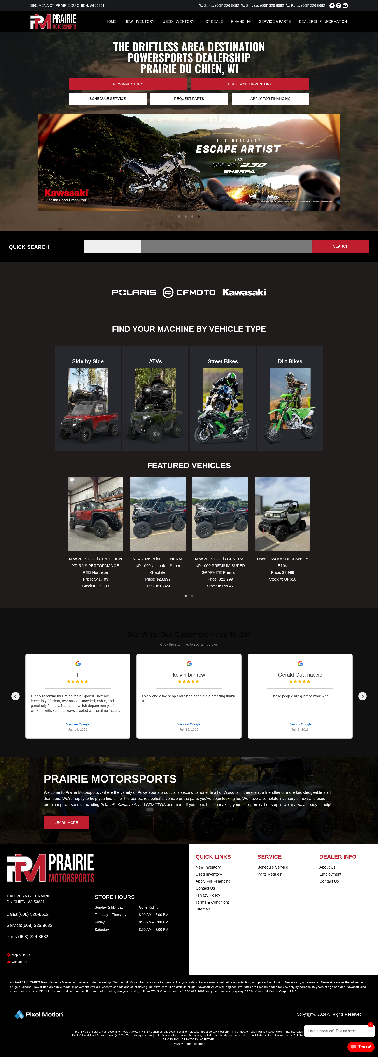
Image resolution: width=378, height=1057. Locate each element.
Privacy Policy (208, 895)
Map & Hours (21, 955)
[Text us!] (361, 1048)
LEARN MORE (66, 823)
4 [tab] (199, 216)
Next (324, 162)
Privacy (178, 1043)
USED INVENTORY (178, 21)
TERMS (83, 1031)
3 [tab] (192, 216)
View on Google (77, 724)
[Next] (362, 696)
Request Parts (189, 99)
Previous (42, 162)
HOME (111, 21)
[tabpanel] (189, 162)
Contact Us (19, 961)
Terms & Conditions (213, 902)
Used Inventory (209, 874)
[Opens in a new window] (332, 5)
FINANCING (241, 21)
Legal (188, 1043)
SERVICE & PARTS (275, 21)
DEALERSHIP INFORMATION (323, 21)
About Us (327, 867)
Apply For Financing (213, 881)
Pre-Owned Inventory (250, 84)
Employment (330, 874)
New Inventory (128, 84)
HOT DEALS (213, 21)
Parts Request (269, 874)
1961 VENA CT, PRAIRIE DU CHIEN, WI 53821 (67, 5)
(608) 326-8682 (34, 914)
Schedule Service (107, 99)
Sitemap (203, 909)
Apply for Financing (270, 99)
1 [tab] (179, 216)
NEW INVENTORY (139, 21)
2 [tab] (186, 216)
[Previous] (15, 696)
